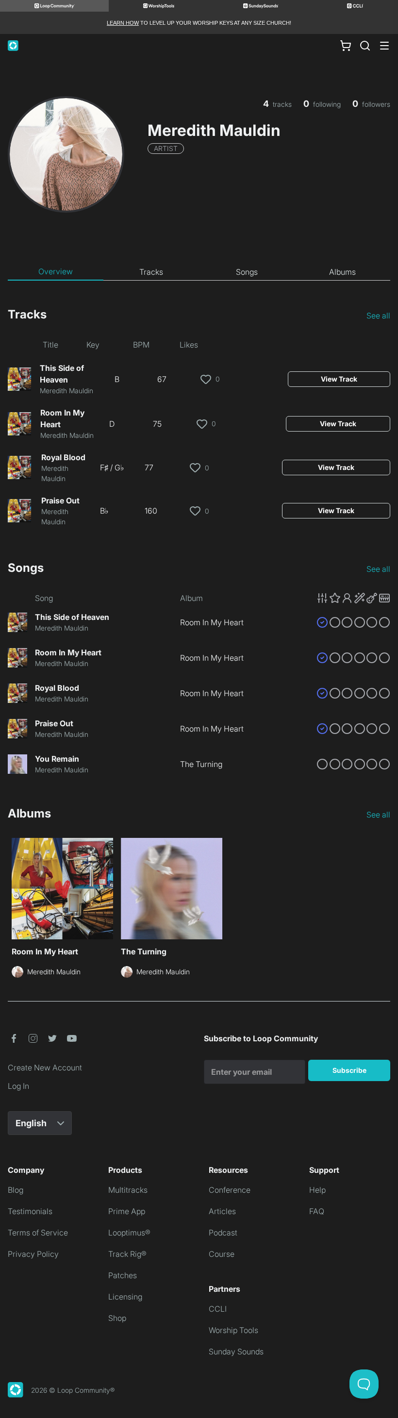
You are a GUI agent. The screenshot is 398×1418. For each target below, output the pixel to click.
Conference (229, 1190)
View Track (339, 379)
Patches (122, 1275)
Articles (222, 1211)
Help (317, 1190)
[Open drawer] (384, 45)
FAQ (316, 1211)
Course (221, 1254)
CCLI (218, 1309)
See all (378, 315)
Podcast (223, 1232)
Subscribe (349, 1070)
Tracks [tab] (151, 272)
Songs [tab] (247, 272)
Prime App (126, 1211)
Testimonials (30, 1211)
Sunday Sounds (236, 1351)
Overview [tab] (55, 271)
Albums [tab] (342, 272)
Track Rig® (127, 1254)
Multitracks (128, 1190)
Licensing (125, 1296)
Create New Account (45, 1067)
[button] (353, 598)
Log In (18, 1086)
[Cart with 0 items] (345, 45)
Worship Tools (233, 1330)
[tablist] (199, 272)
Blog (15, 1190)
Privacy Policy (33, 1254)
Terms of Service (38, 1232)
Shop (117, 1318)
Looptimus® (129, 1232)
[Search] (365, 45)
